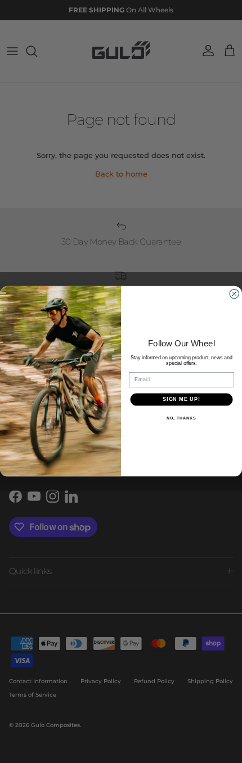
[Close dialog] (234, 294)
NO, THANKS (181, 418)
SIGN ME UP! (181, 399)
